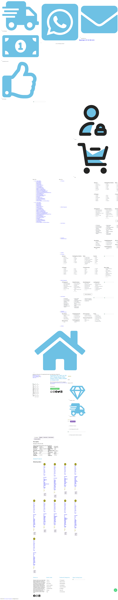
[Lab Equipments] (65, 585)
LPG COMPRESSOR (40, 217)
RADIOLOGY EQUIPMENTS (41, 191)
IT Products (62, 254)
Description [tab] (36, 437)
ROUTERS (38, 182)
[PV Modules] (65, 588)
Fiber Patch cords (64, 382)
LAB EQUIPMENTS (40, 193)
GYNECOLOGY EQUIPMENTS (42, 212)
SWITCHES (38, 181)
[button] (46, 179)
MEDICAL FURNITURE (40, 189)
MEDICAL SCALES (40, 188)
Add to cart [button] (45, 494)
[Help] (52, 591)
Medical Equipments (64, 280)
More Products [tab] (51, 437)
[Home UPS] (65, 590)
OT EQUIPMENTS (40, 187)
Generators (62, 311)
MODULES (38, 183)
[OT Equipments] (65, 580)
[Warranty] (52, 590)
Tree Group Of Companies (8, 598)
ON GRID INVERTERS (40, 198)
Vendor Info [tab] (45, 437)
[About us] (52, 580)
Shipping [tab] (40, 437)
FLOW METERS (39, 194)
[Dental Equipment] (65, 583)
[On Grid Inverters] (65, 591)
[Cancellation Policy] (52, 588)
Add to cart (73, 421)
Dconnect (51, 382)
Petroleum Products (64, 238)
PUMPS (38, 196)
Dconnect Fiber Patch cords (57, 382)
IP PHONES (38, 184)
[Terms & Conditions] (52, 585)
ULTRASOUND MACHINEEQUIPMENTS (43, 192)
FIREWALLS (39, 207)
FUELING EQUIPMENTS (41, 216)
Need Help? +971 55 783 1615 (86, 40)
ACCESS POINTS (39, 185)
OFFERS (62, 252)
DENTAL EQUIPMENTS (41, 190)
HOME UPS (38, 221)
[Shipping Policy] (52, 586)
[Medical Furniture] (65, 581)
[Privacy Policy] (52, 583)
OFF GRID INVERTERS (40, 199)
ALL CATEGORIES (38, 202)
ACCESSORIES (39, 186)
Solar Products (63, 223)
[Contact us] (52, 581)
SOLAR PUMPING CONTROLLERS (42, 222)
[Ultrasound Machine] (65, 586)
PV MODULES (39, 197)
